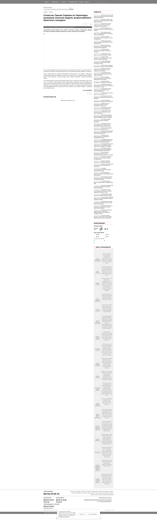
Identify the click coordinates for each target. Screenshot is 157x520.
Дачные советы (94, 494)
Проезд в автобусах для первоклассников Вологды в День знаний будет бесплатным (103, 20)
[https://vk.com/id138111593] (97, 262)
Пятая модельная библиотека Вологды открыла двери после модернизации (103, 174)
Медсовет (106, 493)
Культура (89, 491)
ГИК (112, 510)
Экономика (77, 491)
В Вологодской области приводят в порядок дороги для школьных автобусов (103, 97)
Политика (72, 491)
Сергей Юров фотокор (97, 349)
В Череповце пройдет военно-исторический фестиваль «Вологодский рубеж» (102, 90)
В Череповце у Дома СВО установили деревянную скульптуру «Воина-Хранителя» (103, 186)
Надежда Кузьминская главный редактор (97, 481)
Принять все (82, 514)
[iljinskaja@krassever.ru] (96, 262)
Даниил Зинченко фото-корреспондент (98, 416)
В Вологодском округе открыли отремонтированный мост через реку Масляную (103, 42)
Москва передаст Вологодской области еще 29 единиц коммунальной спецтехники (102, 78)
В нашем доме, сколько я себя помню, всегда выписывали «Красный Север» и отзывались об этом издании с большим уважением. (106, 463)
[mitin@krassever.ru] (97, 454)
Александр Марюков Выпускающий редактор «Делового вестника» (97, 468)
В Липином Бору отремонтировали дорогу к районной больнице (102, 50)
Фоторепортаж (106, 491)
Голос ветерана (102, 494)
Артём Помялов (97, 272)
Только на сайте (91, 493)
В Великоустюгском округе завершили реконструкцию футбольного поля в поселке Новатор (103, 132)
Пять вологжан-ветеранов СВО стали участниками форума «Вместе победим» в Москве (103, 198)
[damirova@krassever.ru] (97, 442)
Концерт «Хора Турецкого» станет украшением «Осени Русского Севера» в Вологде (103, 58)
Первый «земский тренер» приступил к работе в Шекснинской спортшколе (103, 165)
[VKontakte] (67, 102)
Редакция (55, 512)
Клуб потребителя (99, 493)
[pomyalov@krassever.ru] (97, 274)
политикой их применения (64, 516)
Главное (45, 11)
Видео (111, 491)
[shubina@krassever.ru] (97, 340)
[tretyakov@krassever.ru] (97, 312)
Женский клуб (110, 494)
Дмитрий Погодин (97, 284)
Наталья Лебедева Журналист (97, 364)
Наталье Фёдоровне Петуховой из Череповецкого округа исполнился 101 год (102, 62)
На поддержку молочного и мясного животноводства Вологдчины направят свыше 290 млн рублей (103, 141)
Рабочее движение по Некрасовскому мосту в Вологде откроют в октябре (103, 29)
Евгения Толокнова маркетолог (97, 404)
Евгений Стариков (97, 377)
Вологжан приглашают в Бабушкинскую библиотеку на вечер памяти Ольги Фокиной (103, 207)
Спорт (100, 491)
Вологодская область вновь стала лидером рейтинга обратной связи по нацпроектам (103, 33)
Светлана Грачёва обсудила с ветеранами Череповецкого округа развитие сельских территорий (103, 216)
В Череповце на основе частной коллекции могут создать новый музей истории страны (103, 202)
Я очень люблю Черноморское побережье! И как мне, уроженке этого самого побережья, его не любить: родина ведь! (106, 401)
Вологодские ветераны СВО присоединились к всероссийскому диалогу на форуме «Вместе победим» (103, 116)
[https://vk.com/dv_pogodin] (97, 286)
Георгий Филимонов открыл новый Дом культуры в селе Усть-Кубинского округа (103, 74)
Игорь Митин (97, 452)
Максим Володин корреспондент (98, 321)
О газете (45, 512)
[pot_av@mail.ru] (97, 391)
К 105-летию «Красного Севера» (79, 493)
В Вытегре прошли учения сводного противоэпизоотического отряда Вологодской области (103, 16)
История (50, 512)
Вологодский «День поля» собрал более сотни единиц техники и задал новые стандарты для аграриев (103, 145)
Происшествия (94, 491)
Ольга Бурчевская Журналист (97, 299)
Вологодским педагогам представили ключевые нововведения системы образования (103, 178)
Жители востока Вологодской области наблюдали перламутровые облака (101, 136)
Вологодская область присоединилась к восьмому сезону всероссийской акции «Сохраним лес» (102, 125)
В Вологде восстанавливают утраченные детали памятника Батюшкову (102, 169)
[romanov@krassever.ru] (97, 324)
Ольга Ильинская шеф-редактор (98, 259)
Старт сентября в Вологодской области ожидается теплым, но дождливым (103, 38)
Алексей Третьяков (98, 310)
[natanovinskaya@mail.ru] (96, 367)
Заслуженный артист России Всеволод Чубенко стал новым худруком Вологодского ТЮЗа (102, 191)
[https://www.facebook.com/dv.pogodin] (98, 286)
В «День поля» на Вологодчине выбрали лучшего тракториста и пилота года (101, 104)
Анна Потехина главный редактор (98, 388)
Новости (51, 11)
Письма (111, 493)
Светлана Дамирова (98, 440)
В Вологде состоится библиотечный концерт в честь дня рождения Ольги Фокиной (102, 69)
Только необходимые (92, 514)
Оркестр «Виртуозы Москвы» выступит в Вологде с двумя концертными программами (102, 46)
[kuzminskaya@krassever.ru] (96, 484)
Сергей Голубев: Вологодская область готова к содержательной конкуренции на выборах (103, 153)
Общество (83, 491)
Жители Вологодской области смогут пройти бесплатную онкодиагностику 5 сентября (102, 25)
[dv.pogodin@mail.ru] (96, 286)
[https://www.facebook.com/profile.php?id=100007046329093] (98, 262)
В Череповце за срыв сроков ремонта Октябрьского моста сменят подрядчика (102, 112)
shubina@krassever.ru (48, 508)
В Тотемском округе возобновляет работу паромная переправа (102, 120)
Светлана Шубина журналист (97, 337)
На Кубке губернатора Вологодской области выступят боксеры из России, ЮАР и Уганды (103, 85)
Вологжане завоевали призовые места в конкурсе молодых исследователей (102, 158)
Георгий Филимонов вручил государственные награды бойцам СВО (103, 182)
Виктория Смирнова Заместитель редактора (97, 428)
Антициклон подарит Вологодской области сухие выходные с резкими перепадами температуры (103, 149)
